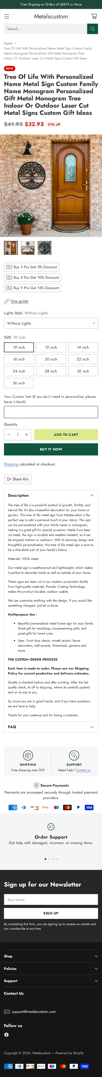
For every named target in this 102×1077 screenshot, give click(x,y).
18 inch (19, 359)
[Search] (92, 29)
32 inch (83, 371)
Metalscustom (41, 1053)
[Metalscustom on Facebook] (6, 1035)
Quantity (10, 424)
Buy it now (51, 449)
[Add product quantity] (26, 434)
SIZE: (14, 337)
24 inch (19, 371)
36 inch (19, 383)
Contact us (83, 770)
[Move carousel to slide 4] (56, 859)
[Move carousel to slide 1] (45, 859)
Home (8, 43)
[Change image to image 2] (28, 248)
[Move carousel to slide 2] (49, 859)
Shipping (11, 464)
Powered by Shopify (69, 1053)
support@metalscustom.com (34, 1011)
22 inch (83, 359)
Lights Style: (26, 313)
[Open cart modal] (94, 16)
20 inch (51, 359)
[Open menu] (6, 16)
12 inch (51, 347)
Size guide (19, 301)
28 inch (51, 371)
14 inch (83, 347)
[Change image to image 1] (11, 248)
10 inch (19, 347)
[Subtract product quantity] (8, 434)
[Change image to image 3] (44, 248)
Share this (20, 479)
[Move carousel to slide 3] (53, 859)
